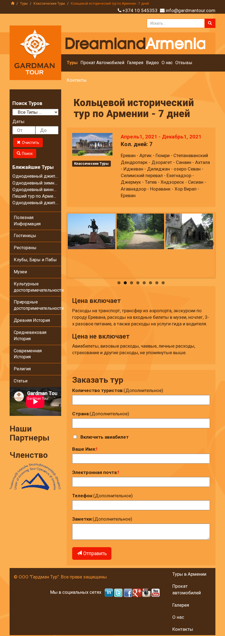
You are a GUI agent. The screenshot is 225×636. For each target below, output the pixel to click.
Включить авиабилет (104, 437)
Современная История (28, 354)
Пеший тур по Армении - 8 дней (45, 196)
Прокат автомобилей (186, 589)
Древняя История (32, 320)
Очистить (30, 142)
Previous (72, 244)
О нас (167, 62)
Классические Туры (49, 3)
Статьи (20, 381)
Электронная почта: (95, 472)
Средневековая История (30, 335)
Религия (22, 368)
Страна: (81, 413)
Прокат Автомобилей (102, 62)
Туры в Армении (189, 574)
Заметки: (82, 519)
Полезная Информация (27, 220)
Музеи (20, 271)
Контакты (77, 80)
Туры (24, 3)
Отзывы (183, 62)
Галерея (135, 62)
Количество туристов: (98, 390)
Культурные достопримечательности (37, 287)
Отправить (95, 553)
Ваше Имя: (84, 449)
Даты (18, 121)
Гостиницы (25, 235)
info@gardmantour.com (190, 10)
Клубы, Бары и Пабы (35, 259)
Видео (152, 62)
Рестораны (25, 247)
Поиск (27, 153)
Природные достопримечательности (37, 305)
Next (210, 244)
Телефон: (82, 495)
